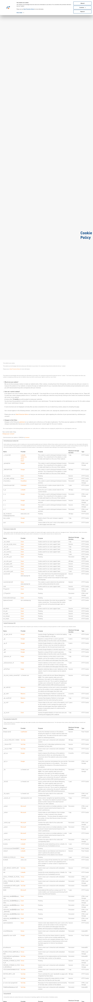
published (22, 422)
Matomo (23, 687)
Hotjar (22, 656)
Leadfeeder (24, 731)
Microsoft (23, 806)
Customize (81, 7)
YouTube (23, 740)
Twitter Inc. (24, 457)
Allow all (82, 3)
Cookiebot (27, 437)
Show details (19, 12)
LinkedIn (23, 455)
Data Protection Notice (29, 9)
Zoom (22, 460)
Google (23, 463)
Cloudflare (24, 481)
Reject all (82, 11)
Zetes (22, 574)
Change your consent (8, 434)
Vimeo (22, 459)
